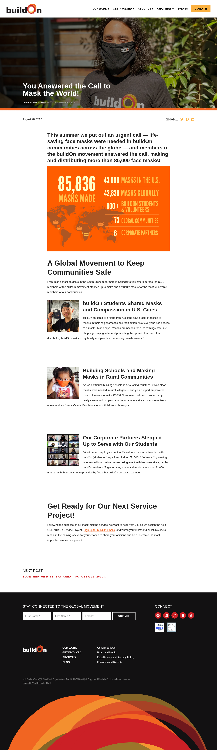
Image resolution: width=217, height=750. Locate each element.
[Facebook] (158, 615)
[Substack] (183, 615)
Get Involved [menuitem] (122, 8)
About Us (69, 657)
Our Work (69, 647)
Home (26, 102)
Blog (66, 662)
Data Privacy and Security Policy (115, 657)
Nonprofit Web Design (33, 683)
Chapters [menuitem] (164, 8)
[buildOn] (24, 9)
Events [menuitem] (182, 8)
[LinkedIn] (166, 615)
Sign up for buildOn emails (99, 530)
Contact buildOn (106, 647)
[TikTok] (191, 615)
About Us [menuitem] (144, 8)
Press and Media (106, 652)
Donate (201, 8)
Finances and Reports (109, 662)
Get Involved (39, 102)
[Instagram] (174, 615)
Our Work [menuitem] (100, 8)
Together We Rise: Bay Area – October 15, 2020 (63, 576)
